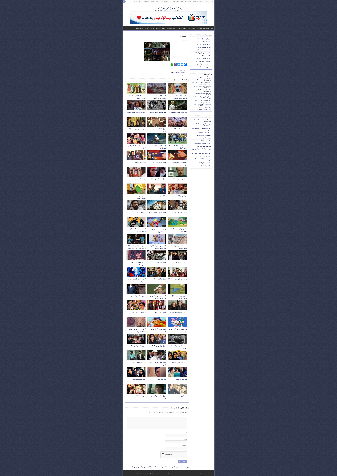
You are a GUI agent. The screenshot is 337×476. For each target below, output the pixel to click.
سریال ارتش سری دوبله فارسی (203, 90)
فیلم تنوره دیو (162, 379)
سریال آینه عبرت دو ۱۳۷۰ (138, 346)
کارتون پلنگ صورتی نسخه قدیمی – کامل (138, 263)
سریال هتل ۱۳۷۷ (161, 195)
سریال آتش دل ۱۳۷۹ (159, 312)
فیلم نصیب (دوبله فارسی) (138, 312)
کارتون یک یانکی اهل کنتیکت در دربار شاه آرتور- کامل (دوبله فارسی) (137, 248)
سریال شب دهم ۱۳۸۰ (180, 262)
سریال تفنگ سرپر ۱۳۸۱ (159, 262)
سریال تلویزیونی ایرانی (204, 28)
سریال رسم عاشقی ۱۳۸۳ (158, 179)
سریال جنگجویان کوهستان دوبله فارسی (203, 101)
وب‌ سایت (184, 445)
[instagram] (134, 2)
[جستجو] (124, 1)
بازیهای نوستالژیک (205, 39)
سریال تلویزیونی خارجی (193, 28)
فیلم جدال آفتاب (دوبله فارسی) (136, 112)
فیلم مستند (152, 28)
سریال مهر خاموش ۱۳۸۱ (138, 162)
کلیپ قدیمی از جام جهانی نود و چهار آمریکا (201, 150)
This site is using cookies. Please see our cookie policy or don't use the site (144, 473)
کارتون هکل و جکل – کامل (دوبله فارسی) (138, 230)
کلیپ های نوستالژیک (161, 28)
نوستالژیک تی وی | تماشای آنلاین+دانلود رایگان (168, 8)
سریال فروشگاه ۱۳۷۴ (180, 129)
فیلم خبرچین (183, 396)
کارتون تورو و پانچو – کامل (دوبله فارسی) (137, 197)
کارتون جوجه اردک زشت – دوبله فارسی (201, 153)
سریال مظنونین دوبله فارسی (178, 312)
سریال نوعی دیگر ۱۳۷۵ (180, 179)
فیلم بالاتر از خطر (140, 212)
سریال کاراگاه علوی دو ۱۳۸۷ (178, 212)
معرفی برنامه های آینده (204, 64)
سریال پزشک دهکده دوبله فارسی (203, 93)
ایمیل (185, 439)
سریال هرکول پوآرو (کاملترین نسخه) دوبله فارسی (202, 105)
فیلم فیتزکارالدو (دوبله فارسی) (178, 112)
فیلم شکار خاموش (181, 379)
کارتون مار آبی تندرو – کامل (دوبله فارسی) (179, 230)
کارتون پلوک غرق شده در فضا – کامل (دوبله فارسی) (157, 247)
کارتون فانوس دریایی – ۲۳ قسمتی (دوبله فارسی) (179, 96)
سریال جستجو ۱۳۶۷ (139, 362)
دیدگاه (185, 416)
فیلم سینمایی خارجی (181, 28)
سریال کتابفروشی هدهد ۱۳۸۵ (137, 129)
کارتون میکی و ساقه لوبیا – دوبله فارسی (203, 159)
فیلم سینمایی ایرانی (181, 2)
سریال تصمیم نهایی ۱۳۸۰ (179, 362)
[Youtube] (136, 2)
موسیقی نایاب (139, 28)
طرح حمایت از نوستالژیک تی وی (195, 2)
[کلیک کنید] (168, 18)
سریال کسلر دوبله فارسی (138, 296)
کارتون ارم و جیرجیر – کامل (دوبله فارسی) (137, 330)
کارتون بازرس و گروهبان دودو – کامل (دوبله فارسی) (157, 297)
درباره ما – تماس (209, 2)
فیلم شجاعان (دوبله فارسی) (158, 112)
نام (186, 433)
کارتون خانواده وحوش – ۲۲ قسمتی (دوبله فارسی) (158, 96)
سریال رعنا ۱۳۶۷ (141, 396)
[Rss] (139, 2)
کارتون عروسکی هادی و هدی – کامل (202, 156)
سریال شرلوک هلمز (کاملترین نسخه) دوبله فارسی (202, 108)
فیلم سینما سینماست (139, 379)
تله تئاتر (146, 28)
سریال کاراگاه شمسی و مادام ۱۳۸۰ (202, 143)
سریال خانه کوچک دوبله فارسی (203, 79)
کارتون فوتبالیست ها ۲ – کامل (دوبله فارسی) (201, 83)
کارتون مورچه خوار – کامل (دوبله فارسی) (179, 297)
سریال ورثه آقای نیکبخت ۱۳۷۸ (177, 279)
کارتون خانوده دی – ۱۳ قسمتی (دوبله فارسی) (201, 129)
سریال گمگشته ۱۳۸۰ (160, 279)
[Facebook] (137, 2)
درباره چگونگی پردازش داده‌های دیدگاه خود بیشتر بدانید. (145, 467)
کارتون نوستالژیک (171, 28)
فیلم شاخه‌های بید (140, 179)
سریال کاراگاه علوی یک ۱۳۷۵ (157, 212)
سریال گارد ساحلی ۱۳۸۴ (159, 162)
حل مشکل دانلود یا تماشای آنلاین (152, 2)
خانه (212, 28)
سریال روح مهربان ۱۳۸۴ (159, 346)
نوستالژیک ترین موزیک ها (168, 2)
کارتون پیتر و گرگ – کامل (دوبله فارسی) (158, 230)
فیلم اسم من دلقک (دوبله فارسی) (178, 72)
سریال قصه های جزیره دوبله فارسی (202, 86)
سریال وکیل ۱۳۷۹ (181, 195)
